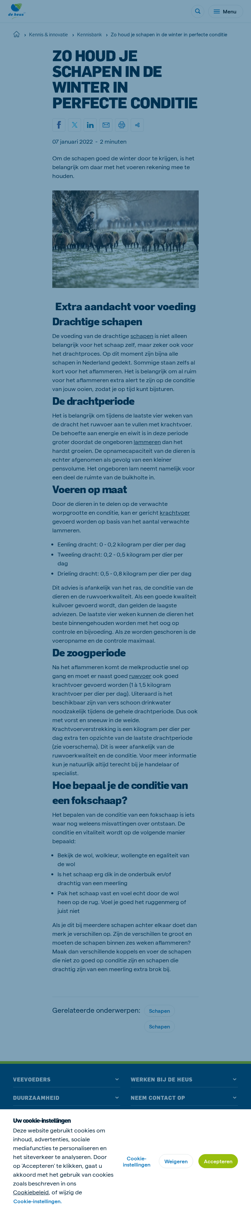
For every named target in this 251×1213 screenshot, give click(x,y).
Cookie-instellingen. (37, 1201)
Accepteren (218, 1161)
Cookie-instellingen (136, 1161)
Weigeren (176, 1161)
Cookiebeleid (31, 1191)
